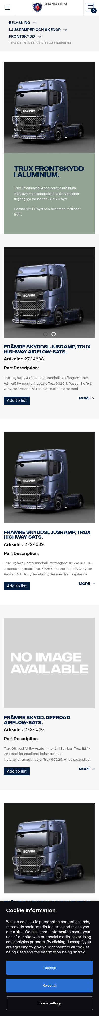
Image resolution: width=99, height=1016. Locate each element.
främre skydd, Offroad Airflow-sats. (37, 720)
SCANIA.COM (55, 4)
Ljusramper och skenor (35, 30)
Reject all (49, 985)
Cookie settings (50, 1003)
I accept (49, 968)
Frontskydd (22, 36)
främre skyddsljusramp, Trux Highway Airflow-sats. (47, 349)
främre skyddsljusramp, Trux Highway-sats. (47, 535)
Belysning (19, 23)
